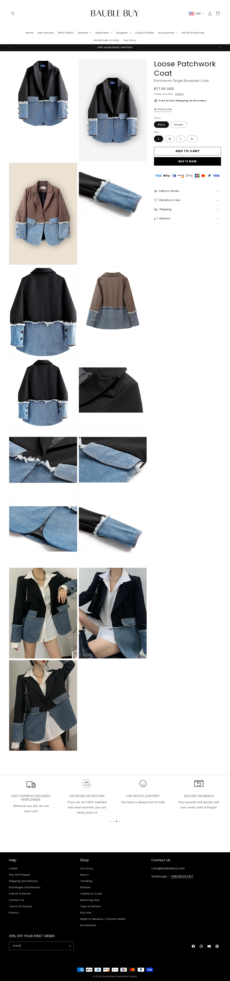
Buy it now (187, 161)
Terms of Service (20, 906)
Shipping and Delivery (23, 881)
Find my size (165, 109)
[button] (13, 13)
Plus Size (85, 912)
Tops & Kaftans (90, 906)
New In (84, 875)
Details (179, 93)
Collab (13, 868)
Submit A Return (20, 893)
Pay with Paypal (19, 875)
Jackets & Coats (91, 893)
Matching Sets (90, 900)
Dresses (85, 887)
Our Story (86, 868)
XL (192, 139)
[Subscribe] (69, 946)
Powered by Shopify (126, 976)
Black (161, 125)
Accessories (88, 925)
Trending (86, 881)
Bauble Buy (109, 976)
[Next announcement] (220, 47)
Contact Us (16, 900)
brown (178, 125)
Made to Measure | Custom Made (102, 919)
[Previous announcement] (10, 47)
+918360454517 (182, 876)
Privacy (14, 912)
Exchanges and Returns (25, 887)
